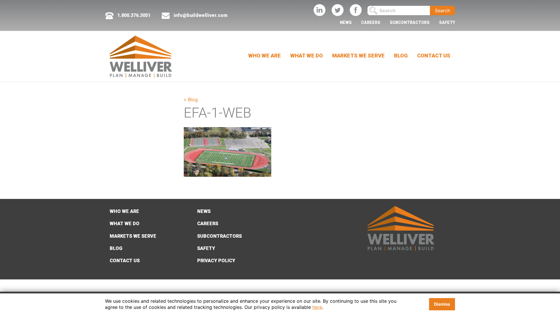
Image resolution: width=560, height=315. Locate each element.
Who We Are (264, 55)
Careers (370, 22)
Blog (401, 55)
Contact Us (433, 55)
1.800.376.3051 (133, 15)
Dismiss (442, 304)
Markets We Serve (358, 55)
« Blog (191, 99)
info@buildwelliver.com (201, 15)
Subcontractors (410, 22)
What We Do (306, 55)
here (317, 307)
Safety (447, 22)
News (346, 22)
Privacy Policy (216, 260)
